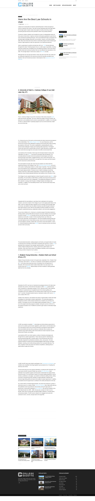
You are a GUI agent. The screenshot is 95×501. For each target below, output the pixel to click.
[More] (29, 416)
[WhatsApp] (27, 416)
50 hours (28, 215)
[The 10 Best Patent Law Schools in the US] (24, 442)
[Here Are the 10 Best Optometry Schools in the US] (41, 483)
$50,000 (28, 266)
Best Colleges (57, 5)
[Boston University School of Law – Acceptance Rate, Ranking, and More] (50, 442)
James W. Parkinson (40, 385)
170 (33, 324)
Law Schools (23, 15)
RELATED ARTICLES (22, 435)
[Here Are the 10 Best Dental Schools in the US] (41, 488)
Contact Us (26, 0)
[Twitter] (22, 416)
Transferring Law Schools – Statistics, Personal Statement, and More (36, 460)
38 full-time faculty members (45, 165)
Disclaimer (75, 495)
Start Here (19, 0)
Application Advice (66, 5)
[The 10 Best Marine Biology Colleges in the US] (41, 478)
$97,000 (42, 51)
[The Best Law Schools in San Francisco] (37, 442)
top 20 (52, 116)
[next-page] (20, 464)
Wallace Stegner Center (34, 142)
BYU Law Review (45, 371)
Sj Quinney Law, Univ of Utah (25, 114)
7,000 (44, 45)
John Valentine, (39, 388)
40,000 (36, 223)
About (23, 0)
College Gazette (21, 24)
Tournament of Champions (48, 363)
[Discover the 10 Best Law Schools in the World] (50, 454)
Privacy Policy (70, 495)
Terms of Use (65, 495)
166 (54, 293)
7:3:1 (30, 154)
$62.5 (52, 176)
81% (52, 302)
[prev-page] (19, 464)
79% (54, 243)
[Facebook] (76, 1)
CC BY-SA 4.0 (31, 114)
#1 (30, 261)
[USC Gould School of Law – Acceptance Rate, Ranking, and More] (24, 454)
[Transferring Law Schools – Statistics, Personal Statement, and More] (37, 454)
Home (50, 5)
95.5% (45, 286)
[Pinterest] (24, 416)
